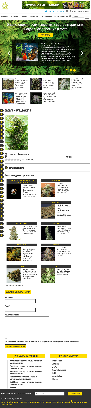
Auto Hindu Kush (21, 223)
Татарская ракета (16, 168)
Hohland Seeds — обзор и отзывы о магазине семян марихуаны (23, 378)
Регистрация (83, 11)
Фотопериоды (61, 16)
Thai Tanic (56, 223)
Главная (4, 16)
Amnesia (13, 387)
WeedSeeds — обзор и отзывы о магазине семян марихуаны (26, 362)
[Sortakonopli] (6, 5)
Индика (14, 16)
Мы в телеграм (56, 11)
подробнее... (53, 62)
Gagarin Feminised (59, 370)
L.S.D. (54, 373)
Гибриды (34, 16)
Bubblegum (56, 181)
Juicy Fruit (56, 202)
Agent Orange (21, 245)
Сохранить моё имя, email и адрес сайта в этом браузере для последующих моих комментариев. (42, 341)
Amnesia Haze (57, 376)
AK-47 (54, 367)
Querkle (56, 245)
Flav (56, 266)
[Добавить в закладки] (67, 11)
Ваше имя (9, 297)
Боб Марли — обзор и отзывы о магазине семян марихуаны (22, 181)
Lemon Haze (57, 361)
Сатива (24, 16)
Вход (74, 11)
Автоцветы (46, 16)
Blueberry (55, 379)
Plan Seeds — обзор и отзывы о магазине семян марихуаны (26, 367)
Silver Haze (22, 266)
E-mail (7, 306)
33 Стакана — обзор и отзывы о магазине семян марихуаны (26, 372)
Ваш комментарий (12, 315)
